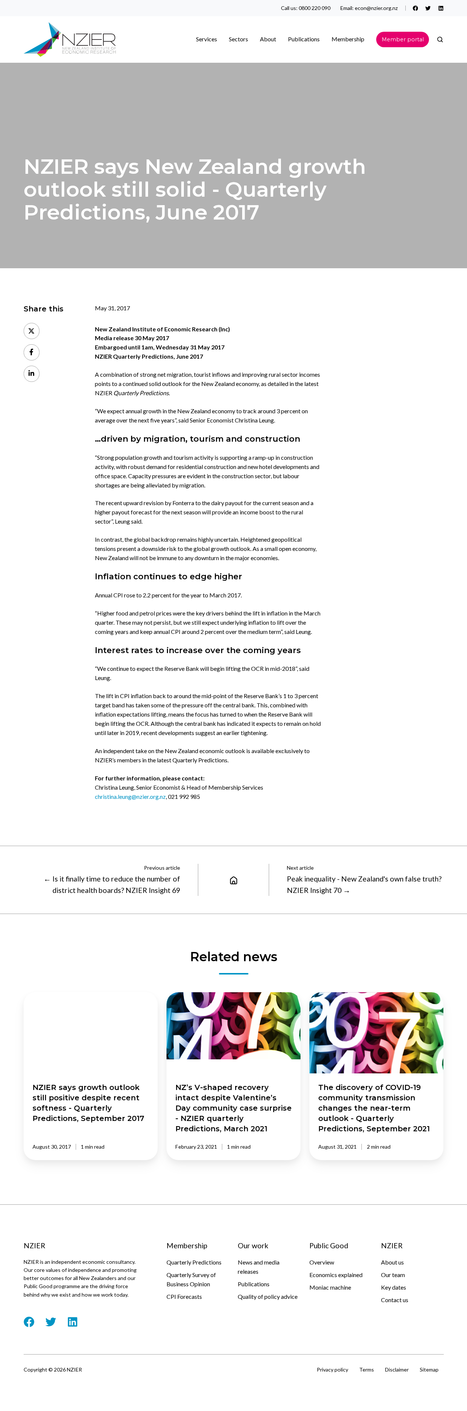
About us (392, 1262)
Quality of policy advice (268, 1296)
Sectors (238, 38)
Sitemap (429, 1369)
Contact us (394, 1299)
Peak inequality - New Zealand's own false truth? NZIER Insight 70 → (364, 884)
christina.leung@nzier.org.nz (130, 796)
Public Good (328, 1245)
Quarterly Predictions (194, 1262)
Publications (253, 1283)
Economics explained (336, 1274)
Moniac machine (330, 1287)
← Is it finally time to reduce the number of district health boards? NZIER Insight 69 (112, 884)
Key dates (393, 1287)
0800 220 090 (314, 8)
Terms (366, 1369)
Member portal (403, 39)
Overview (321, 1262)
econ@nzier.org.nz (376, 8)
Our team (393, 1274)
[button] (440, 39)
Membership (348, 38)
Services (206, 38)
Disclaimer (397, 1369)
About (268, 38)
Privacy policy (332, 1369)
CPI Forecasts (184, 1296)
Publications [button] (304, 38)
